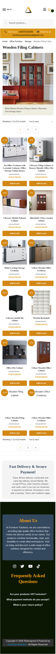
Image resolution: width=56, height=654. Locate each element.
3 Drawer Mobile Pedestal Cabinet (14, 219)
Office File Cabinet (14, 368)
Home (5, 41)
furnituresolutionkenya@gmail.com (28, 35)
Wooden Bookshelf (41, 318)
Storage (28, 41)
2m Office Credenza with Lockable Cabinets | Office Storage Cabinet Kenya (14, 168)
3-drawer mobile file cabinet (15, 319)
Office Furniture (16, 41)
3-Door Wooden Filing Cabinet (14, 419)
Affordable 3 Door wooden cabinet (41, 219)
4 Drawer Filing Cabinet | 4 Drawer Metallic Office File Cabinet (41, 168)
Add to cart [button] (15, 183)
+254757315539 (26, 32)
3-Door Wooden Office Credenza (41, 269)
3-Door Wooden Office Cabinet (41, 369)
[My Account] (45, 10)
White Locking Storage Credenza (15, 269)
